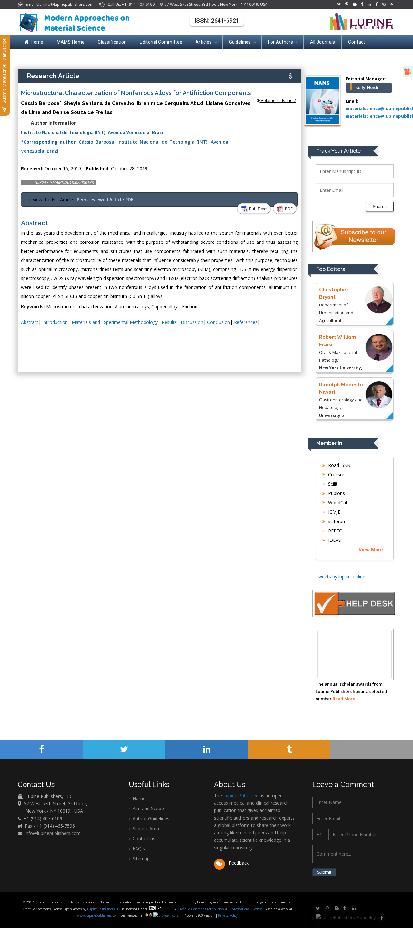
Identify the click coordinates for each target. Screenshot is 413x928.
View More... (373, 549)
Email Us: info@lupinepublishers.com (59, 4)
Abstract (29, 322)
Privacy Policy (227, 915)
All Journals (322, 42)
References (245, 322)
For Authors (280, 42)
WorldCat (337, 503)
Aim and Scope (147, 808)
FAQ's (138, 848)
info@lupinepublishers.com (53, 833)
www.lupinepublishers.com (97, 915)
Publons (336, 493)
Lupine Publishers (241, 795)
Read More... (345, 699)
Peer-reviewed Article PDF (105, 199)
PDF (288, 208)
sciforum (337, 521)
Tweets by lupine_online (340, 576)
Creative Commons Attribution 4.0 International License (220, 909)
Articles (204, 42)
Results (169, 322)
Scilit (332, 484)
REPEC (334, 531)
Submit (380, 206)
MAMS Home (71, 42)
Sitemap (140, 858)
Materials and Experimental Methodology (115, 322)
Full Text (257, 208)
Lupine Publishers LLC (104, 909)
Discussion (192, 322)
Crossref (336, 474)
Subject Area (145, 828)
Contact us (143, 838)
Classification (112, 42)
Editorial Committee (161, 42)
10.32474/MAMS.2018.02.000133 (64, 182)
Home (37, 42)
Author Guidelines (150, 818)
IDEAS (334, 540)
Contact (356, 42)
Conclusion (218, 322)
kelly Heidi (366, 87)
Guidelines (240, 42)
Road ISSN (338, 465)
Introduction (55, 322)
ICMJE (333, 512)
